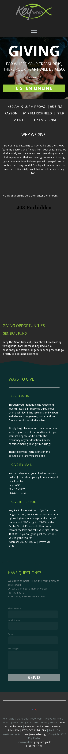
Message (13, 648)
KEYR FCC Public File (37, 726)
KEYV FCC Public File (34, 730)
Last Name (14, 620)
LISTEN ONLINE (34, 88)
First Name (14, 608)
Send (34, 677)
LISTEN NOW (34, 746)
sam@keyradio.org (34, 734)
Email (11, 634)
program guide (42, 742)
